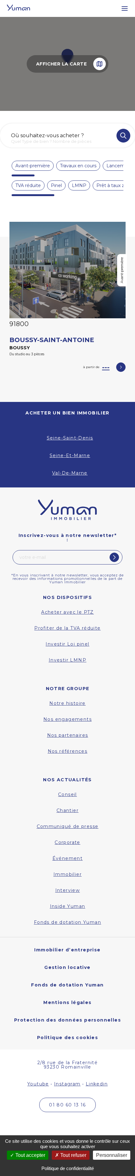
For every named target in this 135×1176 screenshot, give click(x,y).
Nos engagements (67, 719)
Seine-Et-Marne (70, 455)
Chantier (67, 810)
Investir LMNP (67, 660)
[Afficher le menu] (121, 8)
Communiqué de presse (68, 826)
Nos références (68, 751)
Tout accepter (29, 1155)
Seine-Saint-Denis (70, 438)
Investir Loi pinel (67, 644)
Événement (67, 858)
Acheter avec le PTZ (67, 612)
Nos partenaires (67, 735)
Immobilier (67, 874)
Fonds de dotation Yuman (67, 922)
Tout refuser (72, 1155)
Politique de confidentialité (67, 1168)
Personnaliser (111, 1155)
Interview (67, 890)
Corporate (67, 842)
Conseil (67, 794)
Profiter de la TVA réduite (67, 628)
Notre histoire (67, 703)
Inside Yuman (67, 906)
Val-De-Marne (70, 473)
